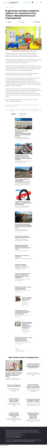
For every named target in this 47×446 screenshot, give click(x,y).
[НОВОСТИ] (23, 128)
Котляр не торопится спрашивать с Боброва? (21, 265)
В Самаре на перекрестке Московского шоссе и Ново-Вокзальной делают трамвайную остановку (23, 157)
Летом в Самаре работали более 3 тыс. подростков (14, 385)
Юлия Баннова (13, 106)
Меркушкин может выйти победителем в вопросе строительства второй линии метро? (22, 247)
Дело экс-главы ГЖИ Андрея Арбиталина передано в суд (26, 299)
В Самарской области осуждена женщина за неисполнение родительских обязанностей (33, 415)
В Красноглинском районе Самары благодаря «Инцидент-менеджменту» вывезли (23, 288)
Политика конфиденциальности (27, 441)
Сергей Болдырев (16, 441)
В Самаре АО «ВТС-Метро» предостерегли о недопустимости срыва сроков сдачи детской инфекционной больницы (23, 133)
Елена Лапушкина (17, 104)
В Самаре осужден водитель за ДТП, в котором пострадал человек (14, 414)
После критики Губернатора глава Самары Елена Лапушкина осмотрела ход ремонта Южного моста (23, 226)
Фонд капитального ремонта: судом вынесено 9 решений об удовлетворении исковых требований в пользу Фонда (23, 339)
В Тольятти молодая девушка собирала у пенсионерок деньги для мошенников (23, 203)
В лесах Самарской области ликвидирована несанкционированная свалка (22, 180)
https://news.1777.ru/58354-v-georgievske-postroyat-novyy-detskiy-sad (24, 51)
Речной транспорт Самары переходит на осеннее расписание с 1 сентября (33, 400)
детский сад (8, 104)
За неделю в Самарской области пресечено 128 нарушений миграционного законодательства (33, 365)
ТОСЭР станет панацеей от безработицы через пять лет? (23, 237)
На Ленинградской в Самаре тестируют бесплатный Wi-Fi (14, 400)
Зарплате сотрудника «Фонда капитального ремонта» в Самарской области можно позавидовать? (22, 275)
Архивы (17, 348)
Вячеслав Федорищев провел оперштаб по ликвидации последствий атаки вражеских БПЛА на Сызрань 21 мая (27, 325)
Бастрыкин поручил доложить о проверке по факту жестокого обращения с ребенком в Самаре (13, 374)
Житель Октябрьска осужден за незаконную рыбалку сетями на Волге (33, 386)
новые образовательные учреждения (30, 104)
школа (7, 106)
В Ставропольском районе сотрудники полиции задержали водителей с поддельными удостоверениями (22, 312)
